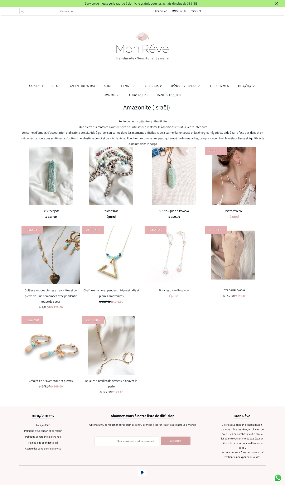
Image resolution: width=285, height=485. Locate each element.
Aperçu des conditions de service (43, 448)
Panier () (180, 11)
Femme (126, 86)
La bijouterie (43, 425)
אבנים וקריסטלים (184, 86)
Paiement (195, 11)
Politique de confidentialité (43, 442)
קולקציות (245, 86)
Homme (110, 95)
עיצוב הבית (153, 86)
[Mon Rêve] (142, 46)
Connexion (161, 11)
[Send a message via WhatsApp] (278, 478)
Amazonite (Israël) (146, 107)
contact (36, 86)
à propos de (138, 95)
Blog (56, 86)
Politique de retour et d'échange (43, 436)
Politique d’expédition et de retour (43, 431)
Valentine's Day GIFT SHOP (90, 86)
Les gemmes (219, 86)
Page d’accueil (169, 95)
